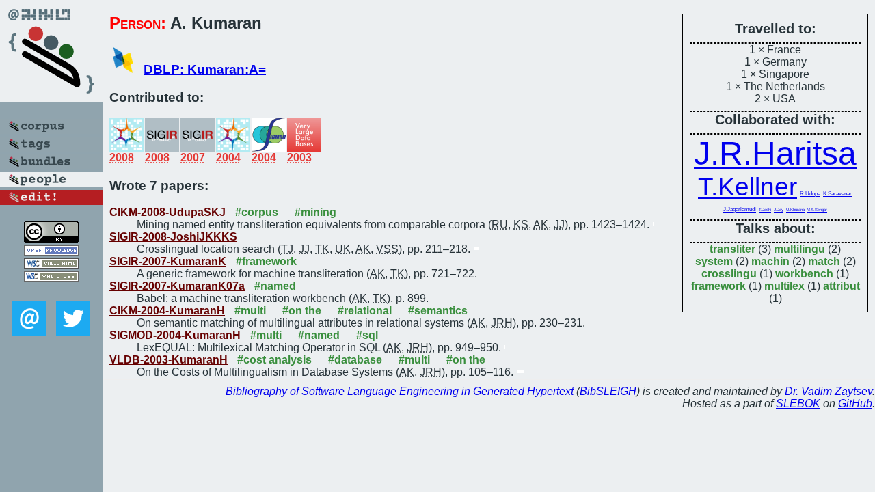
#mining (315, 212)
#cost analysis (274, 360)
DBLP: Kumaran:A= (205, 69)
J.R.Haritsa (775, 153)
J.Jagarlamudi (739, 209)
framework (718, 286)
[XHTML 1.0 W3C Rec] (51, 265)
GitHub (855, 403)
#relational (365, 310)
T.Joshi (765, 210)
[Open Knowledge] (51, 252)
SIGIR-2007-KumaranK (167, 261)
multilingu (799, 249)
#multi (250, 310)
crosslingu (729, 273)
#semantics (438, 310)
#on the (301, 310)
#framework (266, 261)
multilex (784, 286)
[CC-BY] (51, 239)
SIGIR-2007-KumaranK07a (177, 286)
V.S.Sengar (817, 210)
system (714, 261)
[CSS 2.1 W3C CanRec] (51, 291)
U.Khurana (795, 210)
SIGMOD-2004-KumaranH (175, 335)
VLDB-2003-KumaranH (168, 360)
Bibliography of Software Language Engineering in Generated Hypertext (400, 391)
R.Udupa (810, 194)
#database (355, 360)
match (824, 261)
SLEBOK (798, 403)
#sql (367, 335)
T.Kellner (747, 186)
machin (770, 261)
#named (275, 286)
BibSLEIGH (608, 391)
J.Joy (778, 210)
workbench (804, 273)
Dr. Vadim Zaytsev (828, 391)
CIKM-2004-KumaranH (167, 310)
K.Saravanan (837, 194)
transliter (732, 249)
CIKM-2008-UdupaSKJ (167, 212)
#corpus (256, 212)
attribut (841, 286)
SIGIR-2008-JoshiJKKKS (173, 237)
